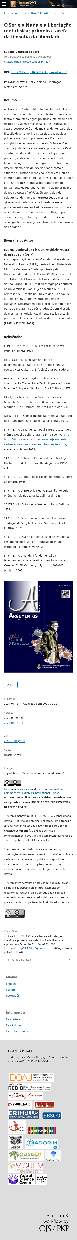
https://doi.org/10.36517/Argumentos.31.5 (39, 72)
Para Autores (13, 1025)
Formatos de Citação (19, 959)
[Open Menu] (4, 4)
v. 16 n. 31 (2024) (38, 13)
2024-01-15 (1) (13, 723)
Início (7, 13)
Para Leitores (13, 1019)
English (11, 984)
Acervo (19, 13)
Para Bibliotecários (17, 1031)
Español (11, 990)
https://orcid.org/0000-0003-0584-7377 (27, 61)
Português (13, 995)
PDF (12, 685)
